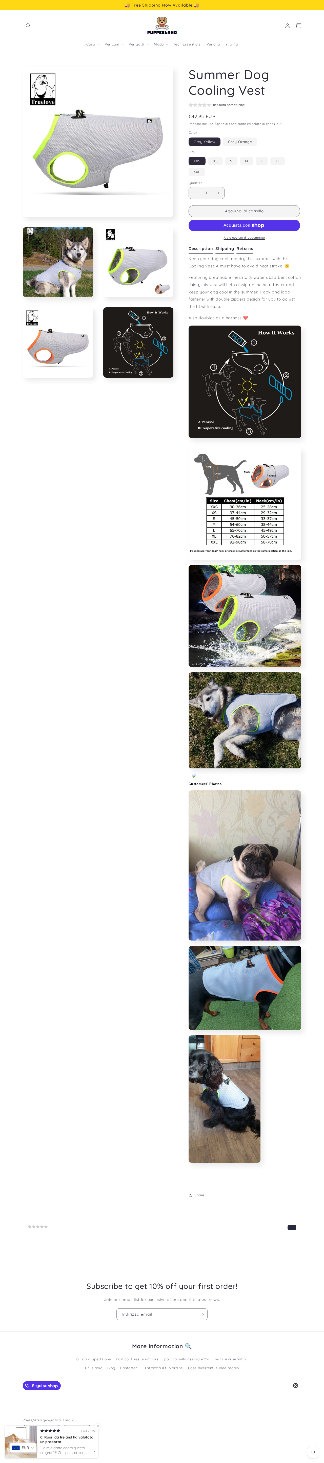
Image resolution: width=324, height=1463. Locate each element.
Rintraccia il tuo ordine (163, 1368)
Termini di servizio (230, 1359)
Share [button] (199, 1195)
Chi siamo (93, 1368)
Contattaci (129, 1368)
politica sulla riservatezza (186, 1359)
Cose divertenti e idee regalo (213, 1368)
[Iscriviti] (201, 1314)
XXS (197, 161)
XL (277, 161)
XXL (197, 172)
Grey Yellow (204, 142)
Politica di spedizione (92, 1359)
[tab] (202, 248)
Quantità (195, 183)
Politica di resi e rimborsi (137, 1359)
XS (215, 161)
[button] (28, 25)
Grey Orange (240, 142)
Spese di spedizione (230, 124)
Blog (111, 1368)
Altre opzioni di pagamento (244, 237)
